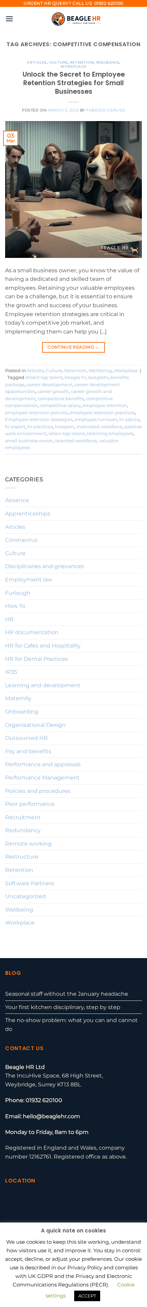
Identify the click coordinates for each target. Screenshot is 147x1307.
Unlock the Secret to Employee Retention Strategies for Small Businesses (74, 83)
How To (15, 606)
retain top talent (67, 433)
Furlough (17, 593)
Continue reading (73, 347)
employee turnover (96, 419)
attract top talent (44, 377)
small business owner (29, 440)
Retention (82, 62)
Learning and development (42, 685)
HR (9, 619)
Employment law (28, 579)
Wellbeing (107, 62)
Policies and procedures (37, 791)
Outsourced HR (26, 738)
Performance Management (42, 777)
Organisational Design (35, 725)
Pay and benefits (28, 751)
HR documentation (31, 632)
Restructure (21, 856)
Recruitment (23, 817)
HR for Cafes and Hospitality (43, 645)
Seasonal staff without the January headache (66, 994)
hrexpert (64, 426)
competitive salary (60, 405)
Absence (17, 500)
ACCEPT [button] (87, 1295)
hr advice (129, 419)
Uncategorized (25, 896)
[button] (9, 18)
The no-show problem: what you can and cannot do (71, 1024)
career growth (53, 391)
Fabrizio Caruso (105, 110)
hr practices (40, 426)
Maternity (18, 698)
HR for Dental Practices (36, 659)
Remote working (28, 843)
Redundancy (23, 830)
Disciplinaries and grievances (44, 566)
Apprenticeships (27, 513)
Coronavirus (21, 540)
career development (49, 384)
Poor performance (30, 804)
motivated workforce (99, 426)
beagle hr (75, 377)
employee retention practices (102, 412)
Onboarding (21, 711)
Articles (36, 62)
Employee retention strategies (38, 419)
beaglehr (98, 377)
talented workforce (76, 440)
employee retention (105, 405)
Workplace (73, 66)
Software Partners (29, 883)
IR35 (11, 672)
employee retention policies (36, 412)
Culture (58, 62)
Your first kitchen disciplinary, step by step (62, 1007)
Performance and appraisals (43, 764)
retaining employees (110, 433)
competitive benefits (61, 398)
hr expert (15, 426)
